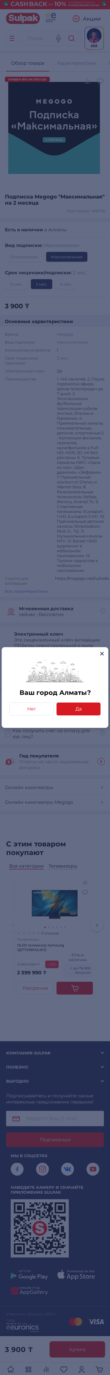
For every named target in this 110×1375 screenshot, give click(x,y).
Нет (31, 709)
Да (78, 709)
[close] (102, 653)
